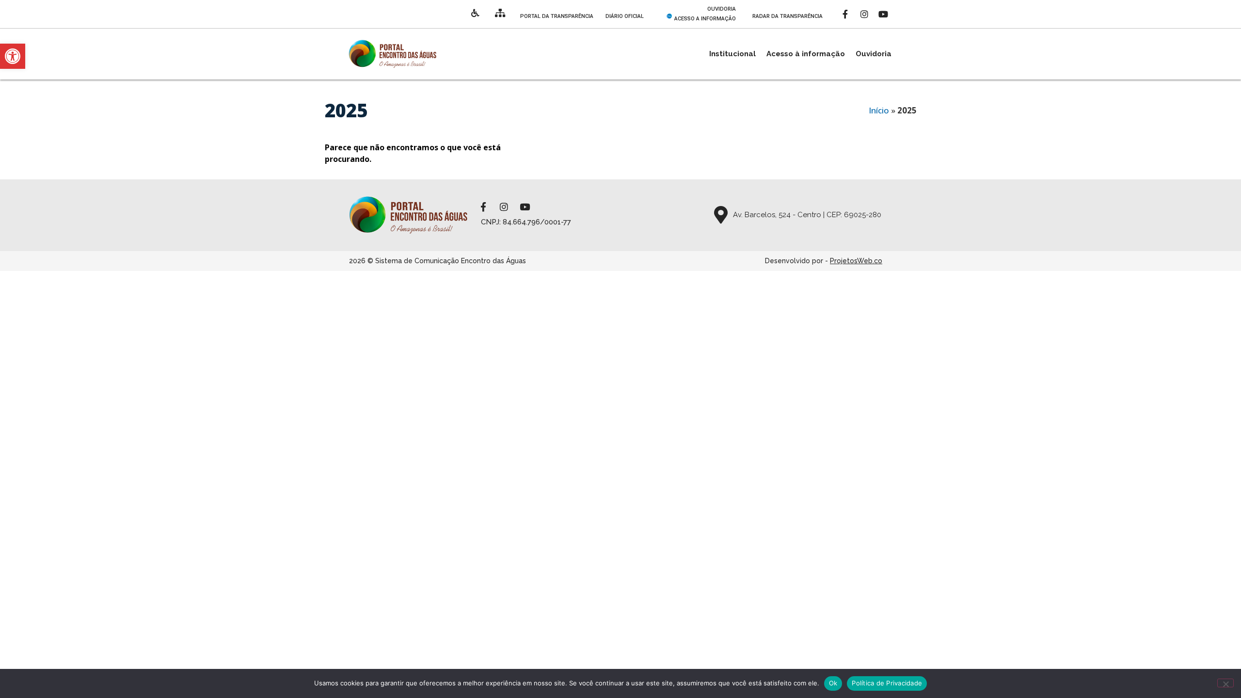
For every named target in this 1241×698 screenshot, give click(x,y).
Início (879, 110)
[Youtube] (883, 14)
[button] (12, 56)
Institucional (732, 53)
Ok (833, 683)
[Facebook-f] (845, 14)
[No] (1225, 683)
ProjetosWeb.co (856, 261)
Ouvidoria (873, 53)
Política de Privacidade (887, 683)
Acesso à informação (805, 53)
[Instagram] (864, 14)
